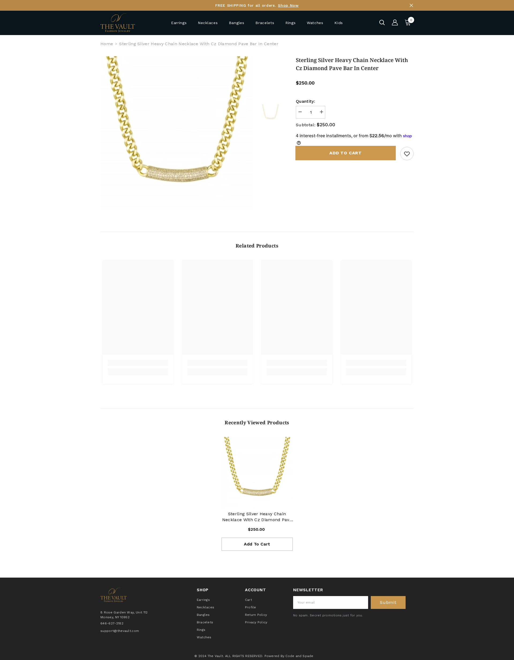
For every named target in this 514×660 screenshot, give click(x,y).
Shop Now (288, 5)
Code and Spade (299, 656)
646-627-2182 (111, 623)
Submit (388, 602)
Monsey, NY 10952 (115, 617)
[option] (176, 132)
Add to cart (346, 152)
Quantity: (305, 101)
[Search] (382, 22)
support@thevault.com (119, 630)
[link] (138, 363)
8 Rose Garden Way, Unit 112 (124, 612)
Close (411, 5)
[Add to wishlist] (407, 153)
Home (106, 43)
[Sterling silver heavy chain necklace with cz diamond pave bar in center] (257, 472)
